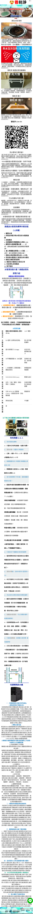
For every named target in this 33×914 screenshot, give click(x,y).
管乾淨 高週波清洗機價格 (16, 70)
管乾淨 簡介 (16, 96)
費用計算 (16, 180)
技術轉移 (16, 207)
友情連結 (28, 910)
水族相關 (17, 591)
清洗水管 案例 (16, 21)
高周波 (13, 638)
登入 (30, 0)
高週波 (9, 646)
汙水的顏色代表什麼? (16, 198)
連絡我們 (23, 910)
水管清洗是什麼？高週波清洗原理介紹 (16, 216)
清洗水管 (9, 449)
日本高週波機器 (18, 579)
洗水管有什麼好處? (16, 152)
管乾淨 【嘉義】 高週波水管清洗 (12, 911)
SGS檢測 (11, 634)
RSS (32, 910)
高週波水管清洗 (11, 614)
